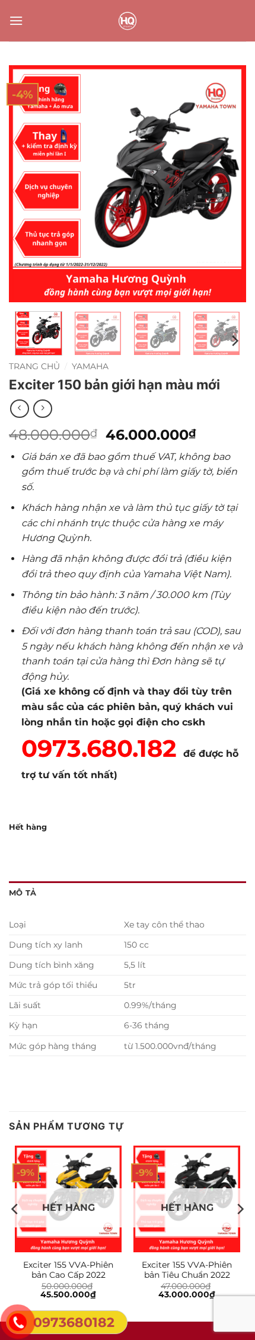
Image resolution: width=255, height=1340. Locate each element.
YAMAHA (90, 366)
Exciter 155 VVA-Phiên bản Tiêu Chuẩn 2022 (187, 1270)
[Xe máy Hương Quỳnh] (127, 20)
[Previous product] (42, 408)
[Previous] (28, 183)
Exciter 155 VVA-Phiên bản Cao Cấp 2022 (68, 1270)
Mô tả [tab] (22, 892)
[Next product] (19, 408)
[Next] (226, 183)
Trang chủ (34, 366)
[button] (16, 20)
